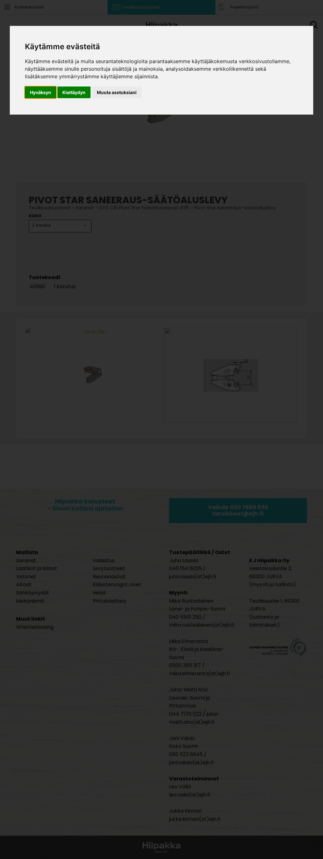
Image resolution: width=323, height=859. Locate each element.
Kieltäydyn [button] (73, 92)
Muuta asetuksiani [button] (117, 92)
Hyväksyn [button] (40, 92)
